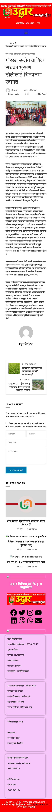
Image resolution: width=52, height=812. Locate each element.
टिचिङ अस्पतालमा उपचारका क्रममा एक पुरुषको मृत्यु (26, 543)
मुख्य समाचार (25, 54)
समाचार (32, 54)
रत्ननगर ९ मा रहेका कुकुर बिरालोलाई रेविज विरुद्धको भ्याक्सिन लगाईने (19, 385)
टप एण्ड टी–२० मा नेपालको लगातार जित (26, 562)
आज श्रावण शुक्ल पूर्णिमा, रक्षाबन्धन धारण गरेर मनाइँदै (26, 523)
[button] (26, 32)
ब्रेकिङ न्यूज (17, 54)
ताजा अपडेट (9, 54)
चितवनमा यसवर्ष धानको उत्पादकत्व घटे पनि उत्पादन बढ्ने (32, 369)
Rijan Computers (41, 805)
